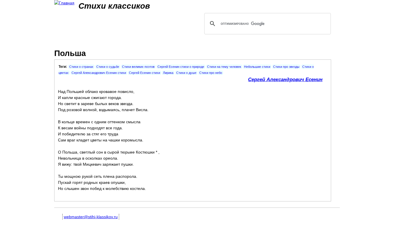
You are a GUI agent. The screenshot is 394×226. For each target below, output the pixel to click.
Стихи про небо (210, 72)
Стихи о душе (186, 72)
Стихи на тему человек (224, 66)
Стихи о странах (81, 66)
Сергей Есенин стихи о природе (180, 66)
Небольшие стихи (257, 66)
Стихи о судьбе (107, 66)
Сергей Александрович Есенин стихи (99, 72)
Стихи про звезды (286, 66)
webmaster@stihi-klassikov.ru (91, 216)
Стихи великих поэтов (138, 66)
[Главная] (64, 3)
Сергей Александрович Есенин (285, 79)
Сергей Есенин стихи (144, 72)
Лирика (168, 72)
